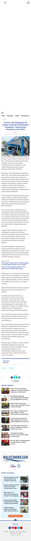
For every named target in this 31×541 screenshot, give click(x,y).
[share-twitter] (14, 377)
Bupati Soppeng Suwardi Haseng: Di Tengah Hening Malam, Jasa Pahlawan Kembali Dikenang (11, 486)
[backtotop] (15, 520)
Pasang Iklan (12, 531)
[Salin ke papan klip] (19, 377)
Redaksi (6, 531)
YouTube (22, 530)
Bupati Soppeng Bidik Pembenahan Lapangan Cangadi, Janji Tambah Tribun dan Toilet (11, 501)
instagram (12, 533)
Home (3, 115)
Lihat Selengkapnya (15, 516)
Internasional (25, 115)
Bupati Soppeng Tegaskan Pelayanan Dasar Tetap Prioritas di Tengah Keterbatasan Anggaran (11, 509)
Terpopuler (10, 115)
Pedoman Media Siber (21, 531)
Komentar (16, 381)
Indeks (17, 115)
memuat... (6, 362)
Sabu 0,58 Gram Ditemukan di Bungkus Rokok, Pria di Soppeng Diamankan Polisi (11, 494)
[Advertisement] (15, 6)
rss (16, 533)
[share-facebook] (12, 377)
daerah (4, 368)
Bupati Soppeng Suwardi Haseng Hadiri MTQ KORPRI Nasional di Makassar (11, 479)
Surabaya (11, 368)
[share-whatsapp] (17, 377)
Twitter (19, 530)
